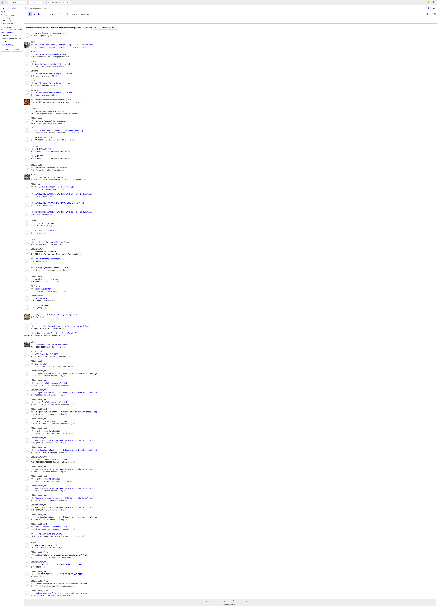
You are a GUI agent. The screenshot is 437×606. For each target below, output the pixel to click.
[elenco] (26, 14)
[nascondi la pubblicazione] (51, 36)
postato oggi (7, 20)
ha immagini (7, 18)
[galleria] (34, 14)
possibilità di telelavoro (11, 35)
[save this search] (434, 8)
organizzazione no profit (12, 38)
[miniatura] (30, 14)
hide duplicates (9, 23)
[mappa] (39, 14)
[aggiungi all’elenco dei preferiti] (32, 33)
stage (5, 41)
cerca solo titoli (8, 15)
